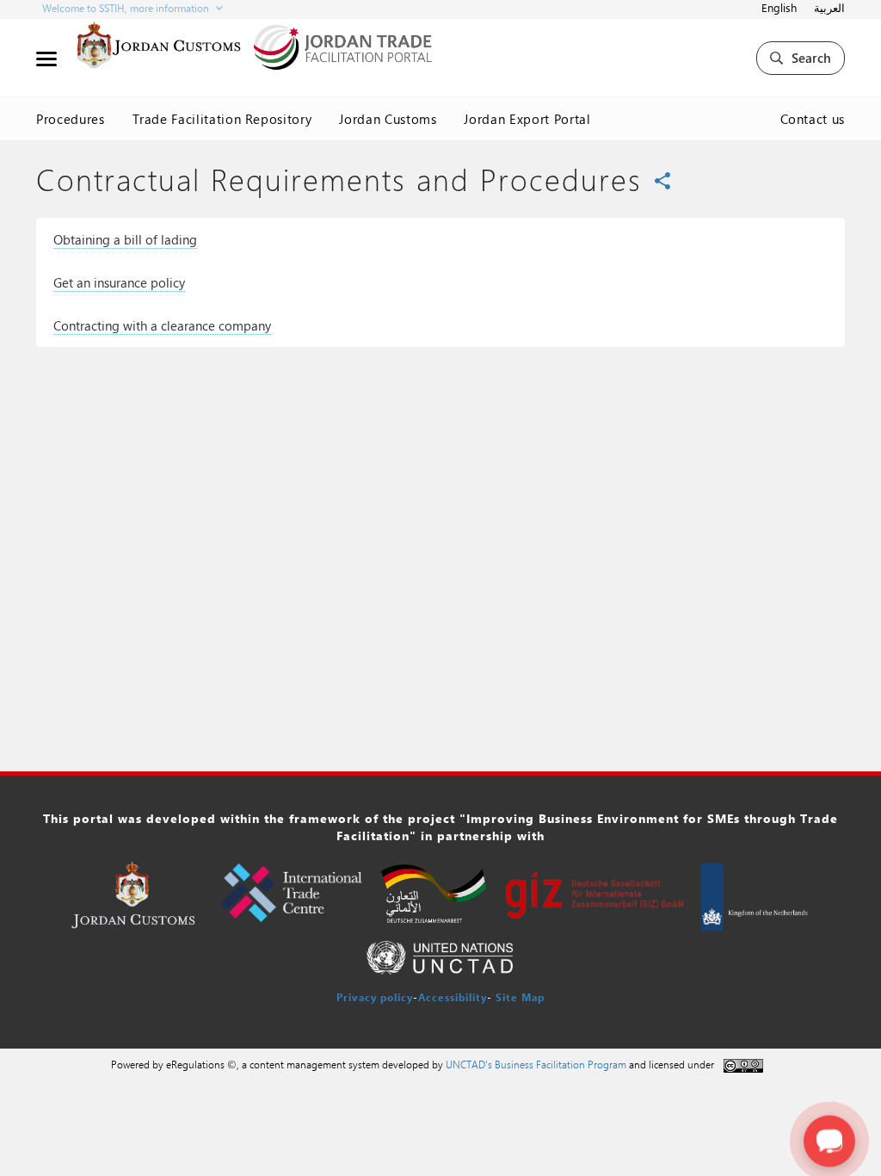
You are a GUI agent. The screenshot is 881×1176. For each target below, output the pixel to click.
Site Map (520, 997)
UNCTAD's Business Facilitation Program (536, 1064)
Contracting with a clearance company (162, 325)
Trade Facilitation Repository (222, 118)
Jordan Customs (387, 118)
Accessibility (452, 997)
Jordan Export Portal (527, 118)
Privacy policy (374, 997)
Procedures (70, 118)
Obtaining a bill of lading (125, 239)
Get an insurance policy (119, 282)
